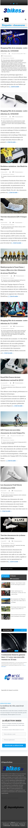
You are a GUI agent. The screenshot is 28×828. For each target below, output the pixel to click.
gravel (7, 65)
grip (13, 65)
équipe (12, 280)
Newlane (8, 333)
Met (9, 66)
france (14, 387)
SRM (4, 335)
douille (7, 64)
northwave (12, 66)
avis (3, 545)
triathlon (23, 123)
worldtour (18, 281)
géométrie (3, 65)
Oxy (8, 123)
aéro (5, 330)
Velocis (11, 496)
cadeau (15, 330)
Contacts (23, 825)
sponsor (23, 280)
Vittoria (7, 71)
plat (21, 66)
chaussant (11, 495)
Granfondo (11, 331)
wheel (10, 335)
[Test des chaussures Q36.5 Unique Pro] (14, 205)
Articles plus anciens (7, 568)
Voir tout (23, 630)
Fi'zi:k (10, 122)
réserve (13, 123)
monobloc (22, 122)
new (2, 123)
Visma (2, 177)
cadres (9, 61)
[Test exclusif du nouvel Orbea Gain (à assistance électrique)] (5, 616)
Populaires (6, 576)
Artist (7, 121)
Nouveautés (10, 650)
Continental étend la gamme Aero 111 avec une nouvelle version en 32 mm (13, 657)
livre (22, 331)
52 (3, 330)
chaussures (16, 61)
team (2, 281)
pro (22, 226)
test (11, 546)
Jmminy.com (6, 824)
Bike (13, 330)
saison (6, 69)
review (6, 546)
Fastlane (7, 331)
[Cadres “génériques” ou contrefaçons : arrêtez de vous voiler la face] (5, 593)
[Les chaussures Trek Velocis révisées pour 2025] (14, 474)
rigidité (2, 228)
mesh (20, 226)
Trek (9, 496)
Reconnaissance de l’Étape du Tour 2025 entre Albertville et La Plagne (18, 600)
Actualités (4, 650)
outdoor (19, 66)
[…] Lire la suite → (15, 87)
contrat (9, 280)
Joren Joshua (17, 122)
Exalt (4, 331)
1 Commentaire (18, 222)
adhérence (13, 60)
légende (3, 66)
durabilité (11, 64)
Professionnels (21, 442)
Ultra (16, 70)
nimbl (23, 176)
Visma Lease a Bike (11, 281)
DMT (8, 122)
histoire (17, 176)
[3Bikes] (13, 768)
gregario (10, 65)
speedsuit (19, 123)
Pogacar (5, 67)
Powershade (9, 67)
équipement (16, 280)
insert (19, 65)
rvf (5, 388)
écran (18, 64)
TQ (6, 335)
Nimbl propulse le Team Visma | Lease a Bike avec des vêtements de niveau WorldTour (13, 270)
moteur (2, 333)
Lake (21, 545)
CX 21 (14, 545)
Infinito (16, 65)
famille (21, 64)
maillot (20, 176)
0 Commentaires (7, 56)
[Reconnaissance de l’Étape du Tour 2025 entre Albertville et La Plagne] (5, 601)
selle (2, 335)
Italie (22, 65)
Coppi (7, 62)
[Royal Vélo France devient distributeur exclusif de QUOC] (14, 366)
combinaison (4, 122)
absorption (8, 60)
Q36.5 (24, 226)
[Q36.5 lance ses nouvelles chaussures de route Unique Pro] (14, 419)
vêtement (6, 281)
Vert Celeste (20, 70)
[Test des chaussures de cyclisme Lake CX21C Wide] (14, 524)
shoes (16, 123)
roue (18, 334)
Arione (4, 121)
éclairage (15, 64)
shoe (9, 546)
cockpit (23, 121)
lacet (19, 545)
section (11, 69)
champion (5, 176)
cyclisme (19, 62)
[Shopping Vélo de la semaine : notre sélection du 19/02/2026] (14, 100)
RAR (11, 334)
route (7, 443)
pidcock (15, 442)
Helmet (15, 331)
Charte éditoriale (15, 825)
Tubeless (13, 70)
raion (9, 334)
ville (2, 71)
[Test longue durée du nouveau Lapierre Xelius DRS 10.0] (5, 608)
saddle (21, 334)
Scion (9, 69)
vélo (8, 335)
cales (4, 495)
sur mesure (3, 70)
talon (9, 228)
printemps (15, 67)
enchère (13, 176)
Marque (17, 387)
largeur (2, 546)
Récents (14, 576)
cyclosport (24, 62)
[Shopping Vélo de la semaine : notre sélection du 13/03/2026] (14, 37)
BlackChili (3, 61)
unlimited (3, 124)
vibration (25, 70)
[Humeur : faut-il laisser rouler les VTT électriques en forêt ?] (5, 585)
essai (17, 545)
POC (2, 67)
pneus (24, 66)
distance (16, 226)
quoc (20, 387)
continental (3, 62)
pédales (22, 333)
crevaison (16, 62)
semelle (18, 69)
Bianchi (21, 60)
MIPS (24, 331)
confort (20, 61)
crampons (11, 62)
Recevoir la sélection (14, 745)
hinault (19, 331)
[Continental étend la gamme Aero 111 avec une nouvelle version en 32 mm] (14, 642)
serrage (22, 69)
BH (9, 121)
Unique (11, 228)
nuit (16, 66)
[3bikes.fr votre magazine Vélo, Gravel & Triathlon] (2, 19)
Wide (13, 546)
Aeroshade (17, 60)
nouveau (5, 123)
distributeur (10, 387)
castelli (15, 121)
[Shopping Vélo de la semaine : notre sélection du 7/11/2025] (14, 309)
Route (16, 650)
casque (18, 330)
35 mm (4, 60)
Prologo (3, 334)
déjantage (3, 64)
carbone (12, 61)
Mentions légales (14, 824)
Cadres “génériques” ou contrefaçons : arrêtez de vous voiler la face (18, 592)
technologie (8, 70)
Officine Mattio (17, 333)
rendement (21, 67)
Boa (6, 61)
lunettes (6, 66)
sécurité (15, 69)
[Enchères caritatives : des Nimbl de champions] (14, 155)
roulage (3, 69)
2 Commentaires (17, 541)
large (24, 65)
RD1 (10, 123)
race (18, 67)
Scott (24, 334)
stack (10, 443)
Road (25, 67)
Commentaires (15, 578)
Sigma (25, 69)
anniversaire (8, 330)
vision (4, 71)
